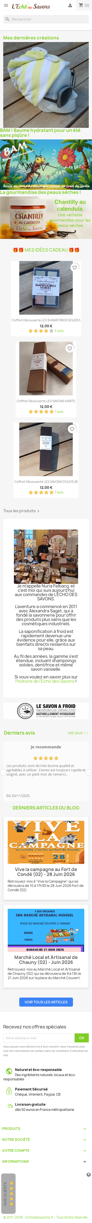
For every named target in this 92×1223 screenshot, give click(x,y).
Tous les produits (22, 511)
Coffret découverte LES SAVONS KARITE (46, 401)
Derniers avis (19, 733)
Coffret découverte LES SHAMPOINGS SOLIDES (46, 320)
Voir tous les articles (46, 1002)
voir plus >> (78, 732)
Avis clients (5, 1194)
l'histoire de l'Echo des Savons (44, 681)
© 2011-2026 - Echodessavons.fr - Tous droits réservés (45, 1217)
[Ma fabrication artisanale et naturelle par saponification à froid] (46, 711)
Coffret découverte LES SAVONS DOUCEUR (46, 482)
